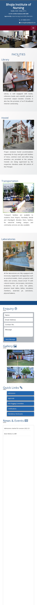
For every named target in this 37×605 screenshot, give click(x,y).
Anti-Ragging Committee (16, 403)
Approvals (11, 398)
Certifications (12, 409)
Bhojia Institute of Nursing (18, 6)
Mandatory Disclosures (15, 414)
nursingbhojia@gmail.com (28, 22)
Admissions (11, 393)
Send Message (10, 339)
